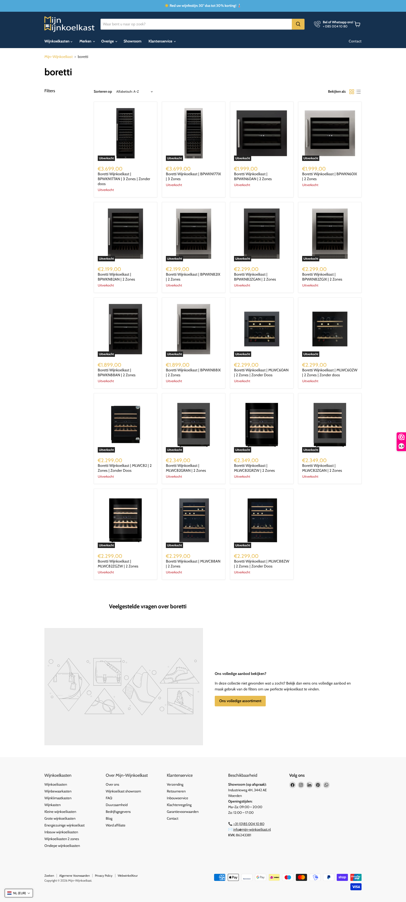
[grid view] (351, 91)
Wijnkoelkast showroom (123, 791)
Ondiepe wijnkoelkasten (62, 846)
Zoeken (49, 875)
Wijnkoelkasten (57, 41)
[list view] (358, 91)
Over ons (112, 784)
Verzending (175, 784)
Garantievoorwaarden (183, 812)
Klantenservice (160, 41)
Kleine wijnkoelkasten (60, 812)
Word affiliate (115, 825)
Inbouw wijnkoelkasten (61, 832)
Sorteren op (103, 92)
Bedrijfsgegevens (118, 812)
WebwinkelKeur (128, 875)
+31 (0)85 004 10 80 (248, 824)
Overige (108, 41)
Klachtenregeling (179, 805)
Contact (355, 41)
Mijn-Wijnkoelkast (58, 57)
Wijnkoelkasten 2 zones (61, 839)
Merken (85, 41)
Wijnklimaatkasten (57, 798)
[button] (19, 893)
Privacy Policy (104, 875)
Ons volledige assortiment (240, 701)
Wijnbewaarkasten (57, 791)
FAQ (109, 798)
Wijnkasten (52, 805)
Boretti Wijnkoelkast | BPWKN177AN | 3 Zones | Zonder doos (124, 179)
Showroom (132, 41)
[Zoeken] (298, 24)
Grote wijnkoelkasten (59, 818)
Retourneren (176, 791)
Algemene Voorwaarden (74, 875)
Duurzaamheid (117, 805)
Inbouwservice (177, 798)
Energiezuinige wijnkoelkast (64, 825)
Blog (109, 818)
